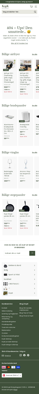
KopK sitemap (7, 339)
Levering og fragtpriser (10, 314)
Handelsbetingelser (9, 322)
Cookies (5, 333)
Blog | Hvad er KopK (26, 316)
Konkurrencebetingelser (10, 336)
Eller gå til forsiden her (19, 43)
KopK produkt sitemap (10, 342)
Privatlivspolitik (7, 324)
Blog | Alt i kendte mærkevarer (26, 309)
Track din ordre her (8, 327)
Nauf (15, 390)
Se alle (34, 54)
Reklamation (6, 330)
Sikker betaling (7, 311)
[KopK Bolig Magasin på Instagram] (21, 355)
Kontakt (4, 308)
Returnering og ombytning (7, 318)
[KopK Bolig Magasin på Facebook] (24, 355)
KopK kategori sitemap (10, 345)
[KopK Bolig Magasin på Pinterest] (28, 355)
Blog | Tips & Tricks (26, 313)
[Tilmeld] (32, 253)
